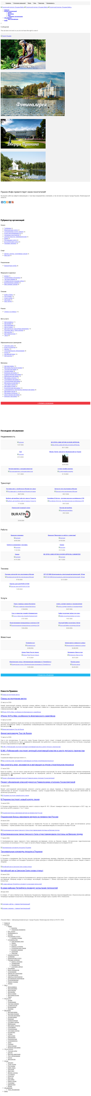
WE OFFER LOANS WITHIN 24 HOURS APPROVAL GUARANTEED (62, 554)
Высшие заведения (14, 1054)
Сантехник (14, 951)
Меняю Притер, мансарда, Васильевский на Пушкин (65, 452)
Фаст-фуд (11, 1071)
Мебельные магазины (11, 376)
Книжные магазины (10, 373)
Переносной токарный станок (21, 508)
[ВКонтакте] (2, 202)
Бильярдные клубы (10, 266)
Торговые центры (10, 384)
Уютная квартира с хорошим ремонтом (20, 469)
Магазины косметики (11, 383)
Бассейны (11, 1079)
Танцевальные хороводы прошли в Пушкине (21, 851)
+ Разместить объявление (45, 675)
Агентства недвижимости (12, 233)
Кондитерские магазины (12, 388)
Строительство (13, 940)
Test (20, 452)
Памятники (41, 3)
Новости (6, 10)
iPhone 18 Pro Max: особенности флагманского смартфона (28, 716)
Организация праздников (16, 978)
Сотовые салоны (13, 1022)
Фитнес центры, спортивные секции (15, 254)
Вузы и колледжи (9, 347)
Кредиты (14, 928)
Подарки (10, 1044)
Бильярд (10, 1063)
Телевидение (15, 963)
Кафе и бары (8, 294)
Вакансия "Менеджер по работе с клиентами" (62, 535)
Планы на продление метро (14, 698)
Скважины (8, 3)
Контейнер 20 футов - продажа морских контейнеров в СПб (65, 498)
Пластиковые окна (17, 941)
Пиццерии (7, 300)
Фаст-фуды (8, 301)
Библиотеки (11, 1084)
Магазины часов (9, 391)
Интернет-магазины (10, 396)
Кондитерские (12, 1039)
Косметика (11, 1032)
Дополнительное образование (14, 351)
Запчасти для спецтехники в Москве (65, 489)
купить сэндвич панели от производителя (69, 604)
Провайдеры (15, 965)
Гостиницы (11, 1074)
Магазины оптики (9, 386)
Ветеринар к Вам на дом (75, 652)
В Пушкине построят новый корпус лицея (20, 799)
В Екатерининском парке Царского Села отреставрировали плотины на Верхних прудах (42, 834)
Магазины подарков (10, 393)
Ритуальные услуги (10, 240)
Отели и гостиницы (10, 312)
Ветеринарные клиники (11, 283)
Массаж (7, 255)
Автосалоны (12, 990)
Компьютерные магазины (12, 374)
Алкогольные (12, 1046)
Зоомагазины (8, 371)
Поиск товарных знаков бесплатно (24, 604)
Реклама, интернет (10, 243)
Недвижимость (50, 3)
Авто (9, 15)
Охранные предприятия (11, 235)
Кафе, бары (11, 1068)
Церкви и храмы (16, 938)
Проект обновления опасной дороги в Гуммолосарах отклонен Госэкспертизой (38, 782)
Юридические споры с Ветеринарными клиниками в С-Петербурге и (30, 662)
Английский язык (9, 354)
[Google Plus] (12, 202)
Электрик (14, 953)
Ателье (10, 983)
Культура (11, 1076)
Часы (9, 1042)
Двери (29, 3)
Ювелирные (11, 1037)
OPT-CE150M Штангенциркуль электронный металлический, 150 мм (64, 574)
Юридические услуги (11, 230)
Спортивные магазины (11, 379)
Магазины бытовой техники (13, 368)
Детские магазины (10, 369)
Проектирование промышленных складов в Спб (24, 623)
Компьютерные (13, 1020)
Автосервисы (8, 322)
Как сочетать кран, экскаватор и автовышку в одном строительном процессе (37, 765)
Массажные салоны (11, 284)
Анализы (10, 1009)
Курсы (6, 352)
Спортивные (12, 1027)
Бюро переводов (13, 970)
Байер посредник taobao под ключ (69, 613)
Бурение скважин (17, 950)
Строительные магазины (12, 381)
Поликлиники (12, 1002)
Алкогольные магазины (12, 395)
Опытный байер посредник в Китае (69, 623)
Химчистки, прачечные (15, 973)
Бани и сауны (12, 1081)
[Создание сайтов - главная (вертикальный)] (15, 904)
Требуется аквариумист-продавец (17, 545)
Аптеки (6, 276)
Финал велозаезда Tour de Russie (16, 733)
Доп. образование (14, 1056)
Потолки (14, 945)
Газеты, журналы (16, 962)
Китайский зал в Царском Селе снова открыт (22, 870)
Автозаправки (9, 325)
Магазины (11, 14)
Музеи (10, 1086)
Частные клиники (9, 279)
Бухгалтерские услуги (11, 242)
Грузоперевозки (13, 980)
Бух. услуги (11, 931)
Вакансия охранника (17, 535)
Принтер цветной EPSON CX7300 (19, 584)
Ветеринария (12, 1007)
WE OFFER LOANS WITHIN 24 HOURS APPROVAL (65, 442)
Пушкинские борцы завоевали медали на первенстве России (29, 817)
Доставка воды (13, 975)
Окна (34, 3)
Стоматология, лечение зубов (14, 281)
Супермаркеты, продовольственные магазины (19, 390)
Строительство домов (18, 948)
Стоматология (12, 1005)
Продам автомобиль (65, 508)
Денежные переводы (18, 930)
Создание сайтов (17, 967)
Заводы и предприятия (15, 977)
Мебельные (11, 1024)
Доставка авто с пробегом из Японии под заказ (21, 489)
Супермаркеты (12, 1041)
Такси (6, 335)
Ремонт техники (13, 982)
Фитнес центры (13, 1073)
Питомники (11, 968)
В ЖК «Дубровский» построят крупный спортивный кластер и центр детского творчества (43, 751)
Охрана (62, 545)
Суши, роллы (8, 298)
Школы (6, 349)
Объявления (8, 18)
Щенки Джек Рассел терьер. (30, 652)
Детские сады (9, 346)
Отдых (10, 12)
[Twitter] (5, 202)
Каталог (7, 924)
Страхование (12, 972)
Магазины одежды (10, 378)
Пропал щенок (75, 662)
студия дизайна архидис (65, 469)
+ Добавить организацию (15, 16)
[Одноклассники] (7, 202)
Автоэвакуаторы (9, 334)
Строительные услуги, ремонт (14, 231)
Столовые (11, 1083)
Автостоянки (8, 327)
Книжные (11, 1019)
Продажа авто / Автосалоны (13, 330)
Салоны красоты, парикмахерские (15, 237)
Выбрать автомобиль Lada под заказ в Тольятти (21, 498)
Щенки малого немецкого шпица (75, 643)
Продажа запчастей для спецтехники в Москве (19, 574)
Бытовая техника (13, 1014)
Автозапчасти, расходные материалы (16, 329)
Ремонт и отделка (17, 946)
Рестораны (8, 296)
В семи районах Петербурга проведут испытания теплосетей (29, 888)
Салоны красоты (13, 955)
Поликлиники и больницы (12, 277)
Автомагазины (9, 366)
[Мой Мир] (10, 202)
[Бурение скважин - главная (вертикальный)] (15, 908)
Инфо (5, 20)
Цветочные (11, 1036)
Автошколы (8, 332)
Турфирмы (7, 228)
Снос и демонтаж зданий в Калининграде (24, 613)
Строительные (12, 1029)
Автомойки (7, 323)
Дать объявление (13, 19)
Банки (6, 238)
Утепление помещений (19, 3)
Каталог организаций (10, 11)
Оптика (10, 1034)
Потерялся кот (30, 643)
